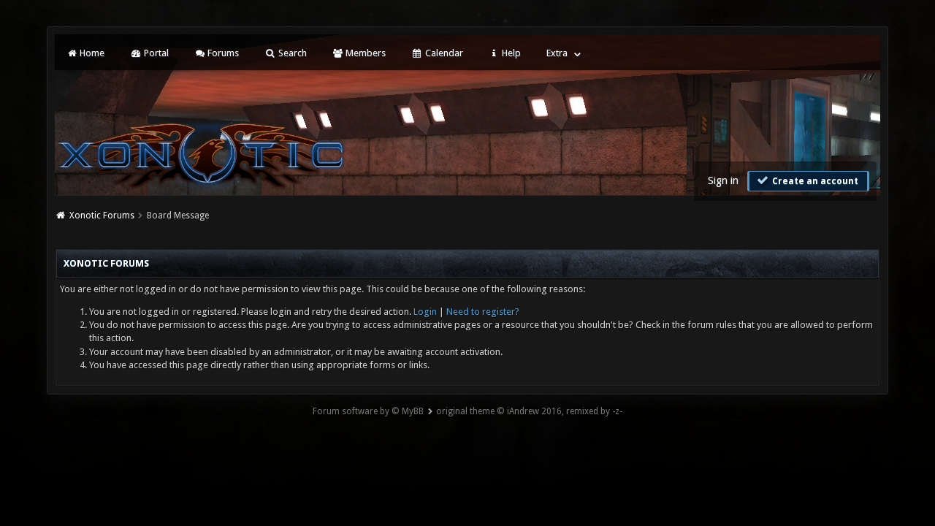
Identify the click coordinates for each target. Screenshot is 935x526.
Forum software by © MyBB (368, 411)
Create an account (814, 181)
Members (364, 52)
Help (510, 52)
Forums (222, 52)
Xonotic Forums (101, 215)
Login (425, 311)
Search (291, 52)
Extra (557, 52)
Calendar (443, 52)
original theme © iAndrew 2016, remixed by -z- (529, 411)
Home (90, 52)
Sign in (723, 180)
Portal (155, 52)
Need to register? (482, 311)
